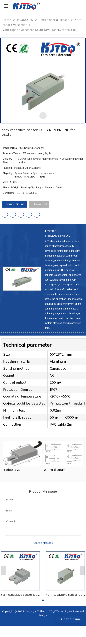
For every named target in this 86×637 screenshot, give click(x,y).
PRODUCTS (25, 19)
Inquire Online (14, 204)
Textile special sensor (54, 19)
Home (7, 19)
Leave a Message (43, 543)
